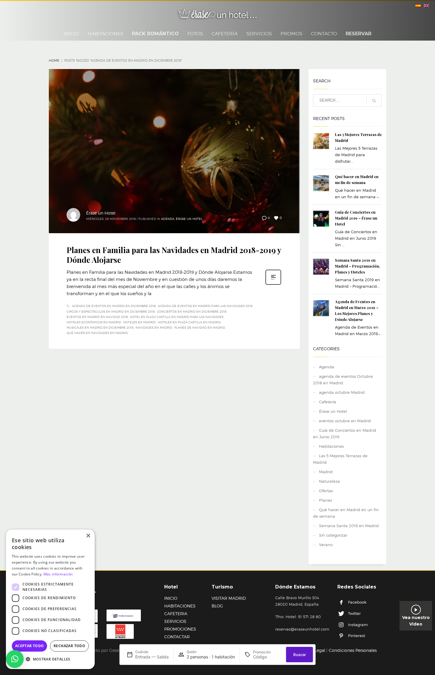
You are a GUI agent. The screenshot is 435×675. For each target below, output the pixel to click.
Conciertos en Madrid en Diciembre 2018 (191, 311)
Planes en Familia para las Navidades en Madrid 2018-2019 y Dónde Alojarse (174, 255)
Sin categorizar (333, 535)
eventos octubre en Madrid (345, 420)
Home (54, 60)
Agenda (167, 218)
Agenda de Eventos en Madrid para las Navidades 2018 (205, 306)
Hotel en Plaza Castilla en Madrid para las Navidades (176, 317)
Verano (326, 544)
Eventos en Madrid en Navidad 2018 (97, 317)
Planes (325, 500)
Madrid (326, 471)
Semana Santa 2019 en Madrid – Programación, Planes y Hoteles (357, 265)
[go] (374, 101)
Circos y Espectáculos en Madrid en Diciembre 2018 (111, 311)
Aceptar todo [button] (29, 645)
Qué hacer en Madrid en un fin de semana (346, 513)
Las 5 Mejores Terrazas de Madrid (340, 459)
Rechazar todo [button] (69, 645)
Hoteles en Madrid (139, 322)
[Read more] (273, 284)
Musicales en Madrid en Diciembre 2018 (100, 327)
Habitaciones (331, 446)
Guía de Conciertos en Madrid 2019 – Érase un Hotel (356, 217)
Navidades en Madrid (154, 327)
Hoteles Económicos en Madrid (94, 322)
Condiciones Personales (353, 650)
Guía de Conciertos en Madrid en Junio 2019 (344, 433)
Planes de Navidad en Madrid (199, 327)
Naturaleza (329, 481)
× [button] (88, 536)
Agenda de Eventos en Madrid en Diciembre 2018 (114, 306)
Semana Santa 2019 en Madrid (349, 525)
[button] (15, 659)
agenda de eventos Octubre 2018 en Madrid (343, 379)
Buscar (299, 654)
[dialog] (50, 599)
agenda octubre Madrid (342, 392)
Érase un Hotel (100, 212)
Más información (58, 574)
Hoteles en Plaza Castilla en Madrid (189, 322)
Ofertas (326, 490)
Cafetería (327, 401)
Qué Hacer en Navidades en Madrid (97, 333)
